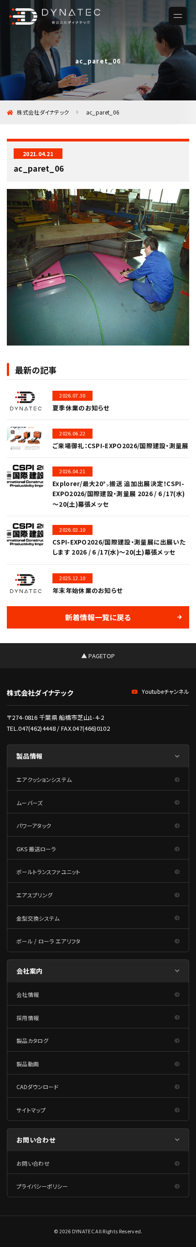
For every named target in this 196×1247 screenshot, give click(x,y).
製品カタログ (32, 1040)
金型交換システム (38, 918)
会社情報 (27, 994)
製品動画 (27, 1064)
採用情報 (27, 1018)
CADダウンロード (37, 1086)
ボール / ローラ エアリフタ (48, 941)
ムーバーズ (29, 803)
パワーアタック (33, 825)
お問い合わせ (33, 1163)
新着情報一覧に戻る (98, 617)
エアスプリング (34, 895)
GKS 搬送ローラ (36, 849)
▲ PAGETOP (98, 655)
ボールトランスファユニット (48, 871)
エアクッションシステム (44, 779)
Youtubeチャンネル (165, 691)
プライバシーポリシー (42, 1186)
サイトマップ (31, 1110)
